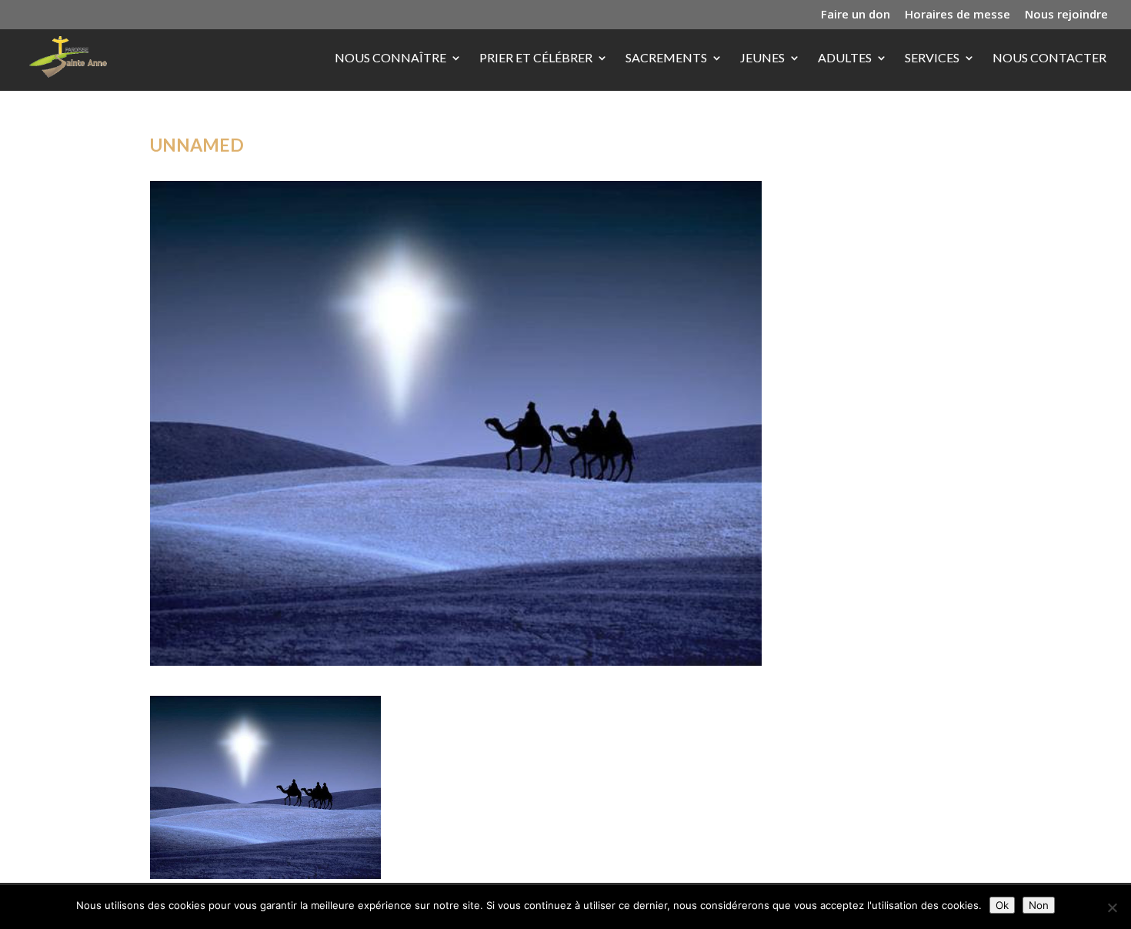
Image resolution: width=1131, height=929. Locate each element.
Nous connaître (390, 58)
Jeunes (762, 58)
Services (932, 58)
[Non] (1111, 907)
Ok (1002, 905)
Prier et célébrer (535, 58)
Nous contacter (1049, 58)
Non (1039, 905)
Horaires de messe (957, 15)
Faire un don (855, 15)
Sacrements (666, 58)
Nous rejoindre (1066, 15)
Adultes (845, 58)
